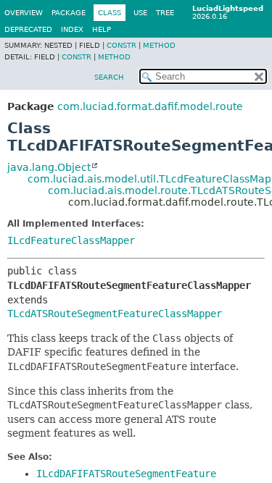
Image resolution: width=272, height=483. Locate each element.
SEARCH (109, 77)
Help (101, 29)
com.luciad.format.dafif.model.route (150, 106)
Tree (165, 13)
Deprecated (28, 29)
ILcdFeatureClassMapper (71, 240)
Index (72, 29)
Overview (23, 13)
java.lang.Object (49, 167)
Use (140, 13)
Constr (121, 45)
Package (68, 13)
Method (159, 45)
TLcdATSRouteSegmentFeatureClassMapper (114, 313)
